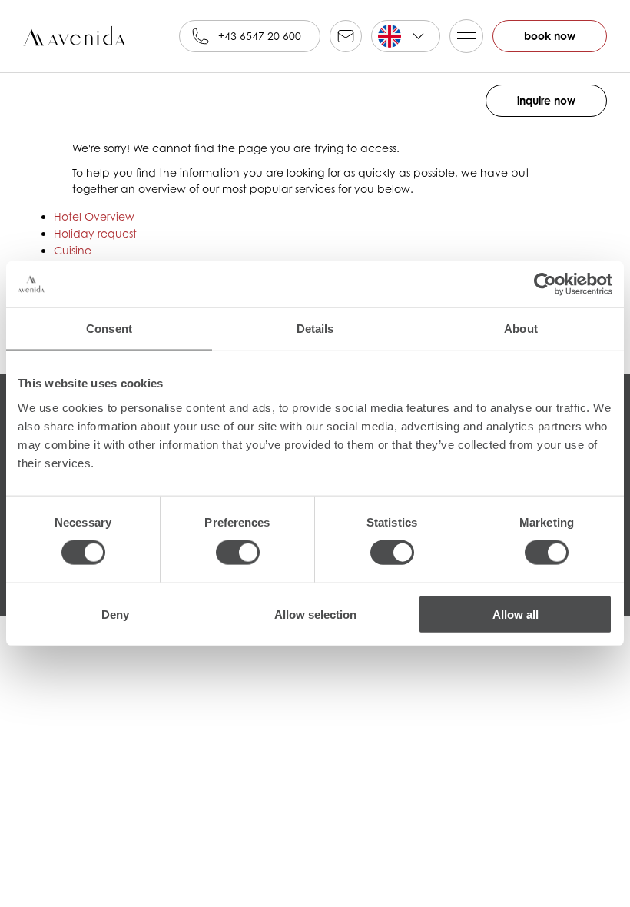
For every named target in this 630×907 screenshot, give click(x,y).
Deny (115, 613)
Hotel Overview (94, 216)
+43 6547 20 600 (259, 35)
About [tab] (521, 328)
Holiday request (95, 233)
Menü (466, 36)
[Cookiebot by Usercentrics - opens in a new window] (545, 284)
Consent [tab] (109, 328)
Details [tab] (315, 328)
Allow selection (315, 613)
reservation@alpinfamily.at (346, 36)
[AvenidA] (77, 36)
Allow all (515, 613)
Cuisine (72, 250)
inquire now (546, 100)
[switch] (238, 552)
